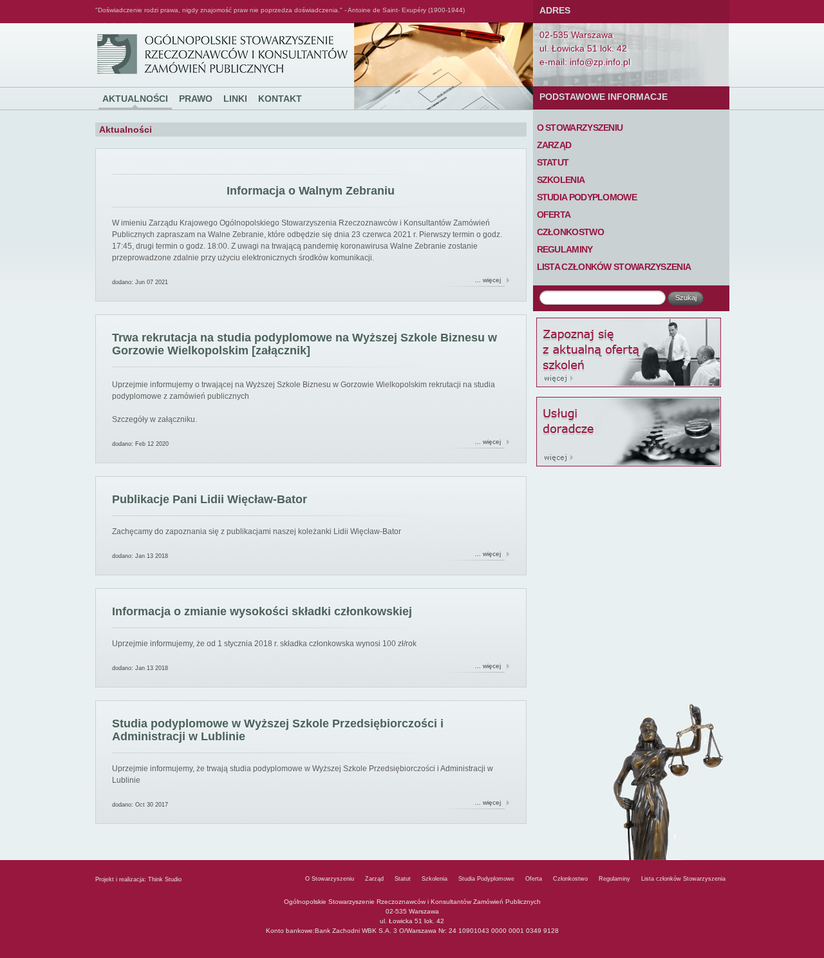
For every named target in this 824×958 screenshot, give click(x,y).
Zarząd (554, 145)
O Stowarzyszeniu (580, 127)
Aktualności (135, 98)
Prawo (195, 98)
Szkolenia (561, 180)
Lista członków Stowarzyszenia (614, 267)
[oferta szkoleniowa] (631, 352)
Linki (235, 98)
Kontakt (280, 98)
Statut (553, 162)
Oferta (554, 214)
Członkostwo (570, 232)
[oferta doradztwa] (631, 431)
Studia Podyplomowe (587, 197)
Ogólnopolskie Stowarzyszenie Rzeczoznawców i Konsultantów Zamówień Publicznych (120, 23)
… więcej (487, 279)
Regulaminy (565, 249)
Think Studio (165, 879)
